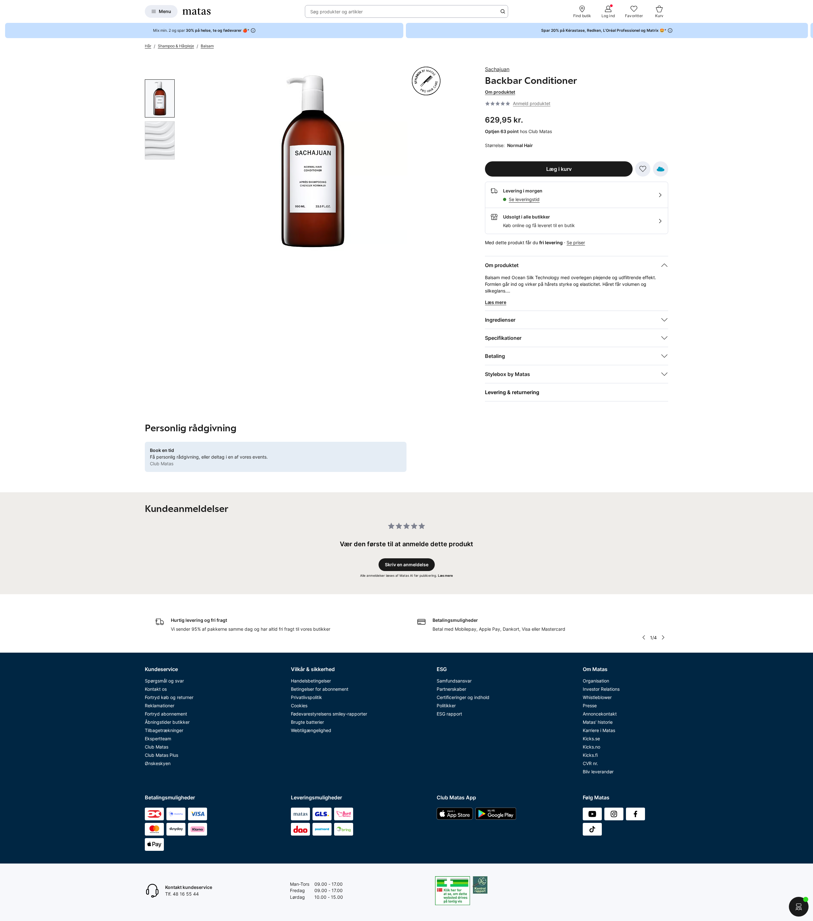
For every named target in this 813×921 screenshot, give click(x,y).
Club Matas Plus (161, 755)
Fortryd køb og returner (169, 697)
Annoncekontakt (600, 713)
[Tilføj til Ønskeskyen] (660, 169)
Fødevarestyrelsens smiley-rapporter (329, 713)
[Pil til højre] (808, 30)
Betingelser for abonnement (319, 689)
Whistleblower (597, 697)
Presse (590, 705)
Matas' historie (598, 722)
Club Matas (156, 747)
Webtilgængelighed (311, 730)
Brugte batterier (307, 722)
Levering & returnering (512, 392)
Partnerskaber (451, 689)
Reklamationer (159, 705)
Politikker (446, 705)
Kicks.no (591, 747)
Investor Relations (601, 689)
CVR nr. (590, 763)
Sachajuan (497, 69)
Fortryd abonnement (166, 713)
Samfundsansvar (454, 680)
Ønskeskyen (158, 763)
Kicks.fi (590, 755)
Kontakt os (156, 689)
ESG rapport (449, 713)
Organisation (596, 680)
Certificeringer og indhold (463, 697)
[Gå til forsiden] (197, 11)
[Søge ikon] (503, 11)
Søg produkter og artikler (336, 11)
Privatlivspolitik (306, 697)
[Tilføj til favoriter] (642, 169)
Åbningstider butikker (167, 722)
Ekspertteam (158, 738)
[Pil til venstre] (644, 637)
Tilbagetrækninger (164, 730)
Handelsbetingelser (311, 680)
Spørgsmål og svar (164, 680)
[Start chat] (799, 907)
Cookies (299, 705)
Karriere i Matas (599, 730)
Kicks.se (591, 738)
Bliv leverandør (598, 771)
